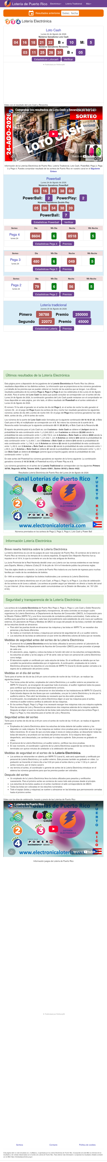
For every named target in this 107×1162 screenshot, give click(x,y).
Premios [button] (67, 243)
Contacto (53, 1144)
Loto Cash (53, 29)
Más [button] (88, 3)
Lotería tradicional (53, 304)
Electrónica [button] (55, 3)
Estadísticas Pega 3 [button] (46, 269)
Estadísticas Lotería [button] (46, 328)
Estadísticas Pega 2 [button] (46, 294)
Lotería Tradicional (73, 3)
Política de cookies (87, 1144)
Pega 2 (16, 284)
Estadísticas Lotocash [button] (46, 59)
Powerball (53, 178)
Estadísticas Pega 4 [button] (46, 243)
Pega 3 (15, 259)
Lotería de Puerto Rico (29, 3)
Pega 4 (14, 234)
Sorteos (19, 1144)
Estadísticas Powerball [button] (46, 222)
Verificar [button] (68, 59)
